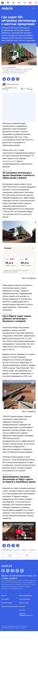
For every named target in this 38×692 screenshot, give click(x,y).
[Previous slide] (5, 391)
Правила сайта (24, 603)
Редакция (22, 606)
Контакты (22, 610)
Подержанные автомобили (10, 606)
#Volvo (17, 550)
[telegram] (4, 79)
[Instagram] (22, 570)
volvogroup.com (8, 161)
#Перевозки (7, 550)
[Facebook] (3, 570)
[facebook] (8, 79)
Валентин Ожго (13, 84)
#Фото (24, 550)
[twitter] (13, 79)
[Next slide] (33, 391)
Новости (4, 595)
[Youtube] (12, 570)
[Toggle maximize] (33, 382)
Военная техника (6, 603)
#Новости (33, 550)
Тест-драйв (5, 599)
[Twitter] (7, 570)
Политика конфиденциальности (26, 614)
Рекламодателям (24, 599)
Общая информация (25, 595)
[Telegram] (17, 570)
